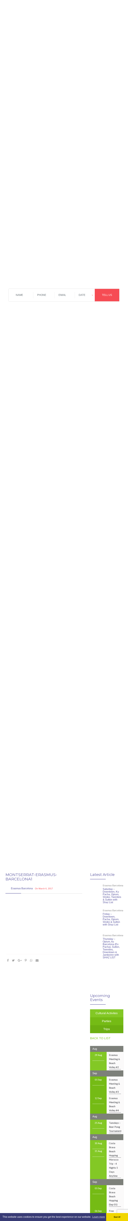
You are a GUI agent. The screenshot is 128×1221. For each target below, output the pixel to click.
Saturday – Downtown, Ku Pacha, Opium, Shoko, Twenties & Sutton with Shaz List (112, 896)
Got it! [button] (117, 1217)
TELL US (107, 295)
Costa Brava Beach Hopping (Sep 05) (113, 1196)
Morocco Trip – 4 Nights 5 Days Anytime (113, 1167)
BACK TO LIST (100, 1038)
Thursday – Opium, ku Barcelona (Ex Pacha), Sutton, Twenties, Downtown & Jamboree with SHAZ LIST (111, 948)
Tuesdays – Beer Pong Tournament (115, 1126)
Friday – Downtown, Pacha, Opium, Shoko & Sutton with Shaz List (111, 919)
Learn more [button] (98, 1217)
